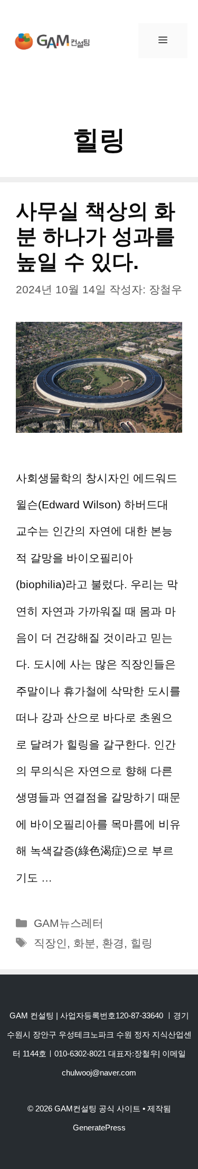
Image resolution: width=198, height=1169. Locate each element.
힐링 (141, 943)
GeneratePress (99, 1127)
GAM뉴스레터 (68, 923)
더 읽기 (73, 877)
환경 (113, 943)
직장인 (50, 943)
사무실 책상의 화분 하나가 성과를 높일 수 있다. (95, 236)
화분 (84, 943)
